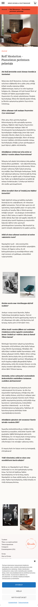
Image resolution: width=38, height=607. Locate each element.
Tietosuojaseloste (23, 602)
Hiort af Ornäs (6, 556)
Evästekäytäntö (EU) (8, 549)
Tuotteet (4, 539)
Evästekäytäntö (13, 602)
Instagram (5, 547)
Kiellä (19, 591)
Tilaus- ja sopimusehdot (9, 542)
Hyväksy (19, 585)
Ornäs (4, 554)
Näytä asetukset (18, 597)
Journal (4, 9)
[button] (35, 561)
